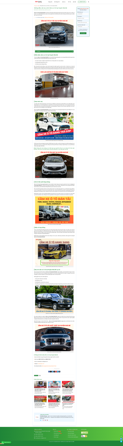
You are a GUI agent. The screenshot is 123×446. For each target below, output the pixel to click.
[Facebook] (42, 420)
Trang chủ (35, 5)
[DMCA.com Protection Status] (84, 432)
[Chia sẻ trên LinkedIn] (58, 371)
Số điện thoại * (79, 20)
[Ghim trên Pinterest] (56, 371)
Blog (38, 5)
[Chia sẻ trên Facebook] (49, 371)
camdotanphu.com (41, 363)
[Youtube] (44, 420)
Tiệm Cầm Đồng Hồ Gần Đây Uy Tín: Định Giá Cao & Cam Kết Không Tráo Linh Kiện (67, 390)
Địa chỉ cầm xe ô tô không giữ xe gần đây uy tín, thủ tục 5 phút (67, 404)
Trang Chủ (50, 1)
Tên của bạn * (79, 16)
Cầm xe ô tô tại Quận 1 (49, 17)
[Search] (88, 2)
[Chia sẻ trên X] (51, 371)
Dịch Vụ (63, 1)
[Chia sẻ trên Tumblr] (59, 371)
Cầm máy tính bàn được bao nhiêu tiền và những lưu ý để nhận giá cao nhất (40, 390)
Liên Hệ (74, 1)
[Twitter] (40, 420)
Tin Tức (69, 1)
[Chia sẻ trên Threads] (54, 371)
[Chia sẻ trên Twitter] (52, 371)
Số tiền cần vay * (80, 12)
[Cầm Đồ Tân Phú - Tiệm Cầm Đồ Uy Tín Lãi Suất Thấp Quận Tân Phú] (38, 2)
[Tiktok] (45, 420)
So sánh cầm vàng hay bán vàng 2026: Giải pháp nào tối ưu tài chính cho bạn (40, 404)
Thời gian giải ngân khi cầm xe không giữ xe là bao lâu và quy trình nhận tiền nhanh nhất (54, 404)
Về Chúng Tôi (56, 1)
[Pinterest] (47, 420)
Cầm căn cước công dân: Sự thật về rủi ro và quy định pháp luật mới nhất (54, 390)
